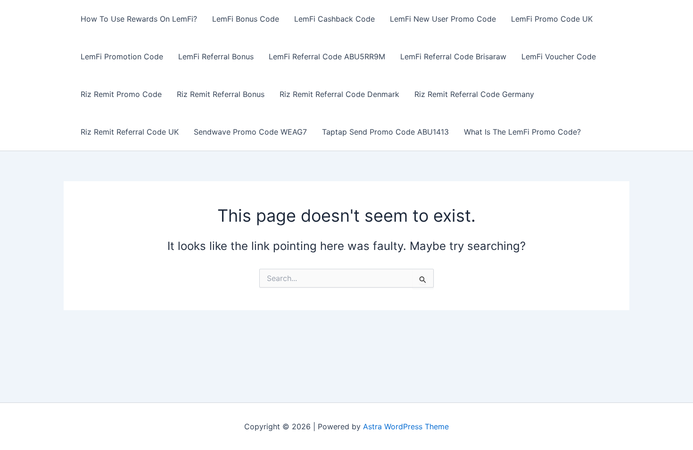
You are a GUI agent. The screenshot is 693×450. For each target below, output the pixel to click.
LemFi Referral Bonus (216, 56)
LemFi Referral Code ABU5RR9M (327, 56)
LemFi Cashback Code (334, 19)
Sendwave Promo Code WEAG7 (250, 132)
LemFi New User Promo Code (443, 19)
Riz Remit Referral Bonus (220, 94)
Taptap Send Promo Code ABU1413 (385, 132)
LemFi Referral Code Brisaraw (453, 56)
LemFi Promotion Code (122, 56)
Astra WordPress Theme (406, 426)
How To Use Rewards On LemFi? (139, 19)
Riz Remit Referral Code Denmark (339, 94)
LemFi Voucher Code (558, 56)
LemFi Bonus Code (245, 19)
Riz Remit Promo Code (121, 94)
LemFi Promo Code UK (552, 19)
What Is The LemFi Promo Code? (522, 132)
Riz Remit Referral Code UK (130, 132)
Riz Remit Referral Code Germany (474, 94)
